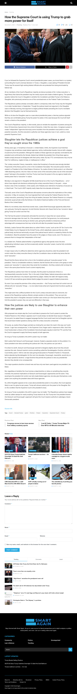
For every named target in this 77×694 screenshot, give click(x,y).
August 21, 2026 (10, 460)
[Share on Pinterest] (67, 67)
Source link (8, 408)
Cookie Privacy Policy (58, 680)
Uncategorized (55, 640)
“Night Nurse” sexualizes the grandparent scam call (28, 578)
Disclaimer (28, 680)
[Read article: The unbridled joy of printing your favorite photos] (62, 472)
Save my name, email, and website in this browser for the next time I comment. (32, 544)
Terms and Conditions (11, 682)
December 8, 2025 (10, 25)
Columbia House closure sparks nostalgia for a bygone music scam (62, 456)
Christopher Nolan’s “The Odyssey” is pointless (27, 600)
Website (42, 536)
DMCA (47, 680)
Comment (8, 504)
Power (38, 413)
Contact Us (23, 682)
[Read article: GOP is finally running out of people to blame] (39, 472)
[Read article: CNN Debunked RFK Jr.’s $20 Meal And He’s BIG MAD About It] (15, 472)
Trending (11, 12)
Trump (63, 413)
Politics (32, 413)
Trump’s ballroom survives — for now (38, 455)
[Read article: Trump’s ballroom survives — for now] (39, 444)
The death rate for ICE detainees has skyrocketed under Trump (31, 586)
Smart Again (17, 686)
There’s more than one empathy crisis (24, 571)
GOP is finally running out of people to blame (37, 483)
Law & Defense (9, 643)
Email (7, 536)
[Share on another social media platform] (70, 67)
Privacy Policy (39, 680)
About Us (7, 680)
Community (8, 640)
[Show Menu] (5, 3)
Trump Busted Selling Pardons (14, 660)
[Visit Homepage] (38, 3)
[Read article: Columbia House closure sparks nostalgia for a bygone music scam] (62, 444)
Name (7, 527)
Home (6, 12)
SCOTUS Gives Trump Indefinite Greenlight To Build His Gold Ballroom (15, 456)
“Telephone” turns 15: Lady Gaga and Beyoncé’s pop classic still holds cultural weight (38, 593)
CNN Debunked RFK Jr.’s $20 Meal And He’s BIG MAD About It (15, 483)
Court (10, 413)
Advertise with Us (18, 680)
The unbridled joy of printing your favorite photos (62, 483)
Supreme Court (54, 413)
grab (26, 413)
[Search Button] (71, 3)
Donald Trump (19, 413)
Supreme (45, 413)
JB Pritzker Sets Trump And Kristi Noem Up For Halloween (30, 564)
